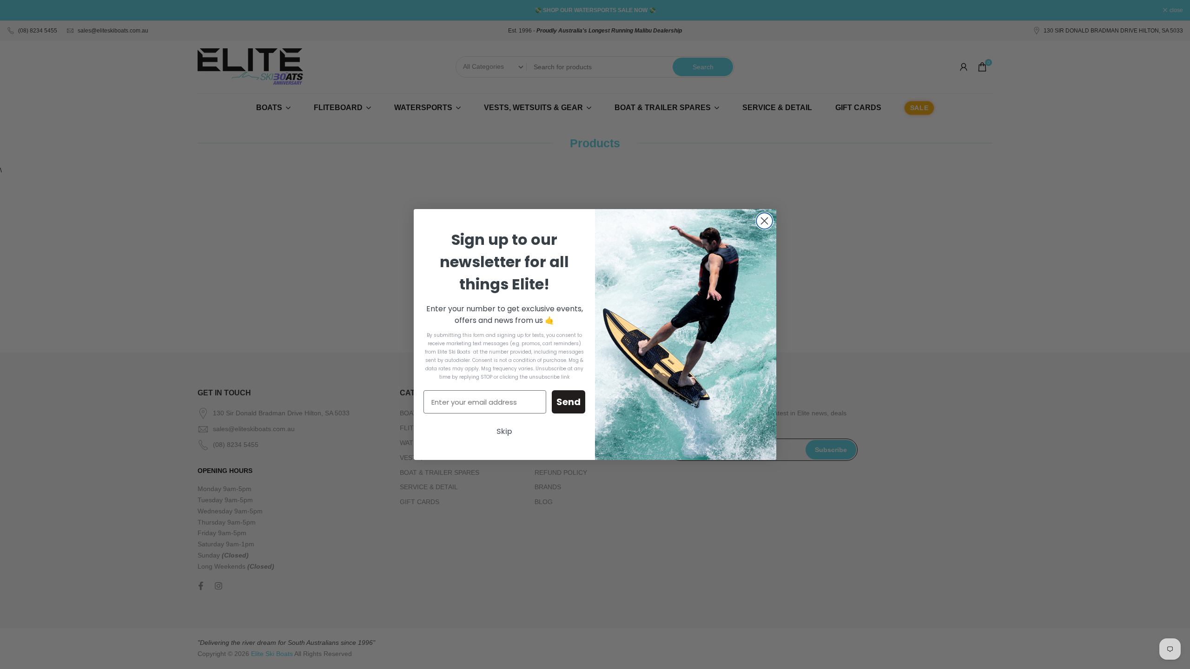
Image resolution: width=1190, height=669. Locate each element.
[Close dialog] (764, 221)
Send (568, 401)
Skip (504, 431)
